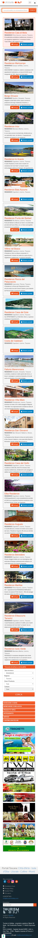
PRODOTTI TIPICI (9, 710)
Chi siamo (8, 893)
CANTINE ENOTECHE (11, 720)
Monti (32, 871)
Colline (23, 871)
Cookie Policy (9, 891)
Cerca (32, 10)
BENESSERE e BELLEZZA (12, 706)
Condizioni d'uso (10, 886)
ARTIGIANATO (8, 713)
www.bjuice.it (7, 935)
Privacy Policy (9, 888)
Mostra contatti (27, 44)
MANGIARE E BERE (10, 703)
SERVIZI (6, 717)
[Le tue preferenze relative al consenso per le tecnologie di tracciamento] (3, 936)
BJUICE (11, 915)
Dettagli (15, 44)
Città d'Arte (24, 868)
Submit (35, 904)
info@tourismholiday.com (10, 898)
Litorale (15, 871)
